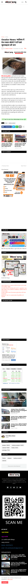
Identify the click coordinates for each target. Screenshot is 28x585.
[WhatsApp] (16, 127)
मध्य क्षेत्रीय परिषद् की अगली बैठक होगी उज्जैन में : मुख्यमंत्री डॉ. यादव (14, 288)
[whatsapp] (11, 487)
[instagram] (17, 487)
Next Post (23, 165)
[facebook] (7, 487)
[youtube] (20, 487)
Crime (6, 36)
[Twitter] (13, 127)
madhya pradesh (12, 123)
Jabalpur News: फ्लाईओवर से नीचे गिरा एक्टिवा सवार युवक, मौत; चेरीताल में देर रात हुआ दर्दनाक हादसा (18, 418)
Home (2, 36)
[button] (2, 2)
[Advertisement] (14, 20)
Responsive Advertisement (14, 466)
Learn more (10, 579)
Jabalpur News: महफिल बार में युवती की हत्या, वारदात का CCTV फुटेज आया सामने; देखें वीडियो (19, 425)
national (5, 447)
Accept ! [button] (5, 582)
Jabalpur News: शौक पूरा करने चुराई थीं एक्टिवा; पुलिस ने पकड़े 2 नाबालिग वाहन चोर (6, 145)
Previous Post (5, 165)
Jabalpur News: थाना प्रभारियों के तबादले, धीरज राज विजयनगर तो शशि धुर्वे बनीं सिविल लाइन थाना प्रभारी (19, 410)
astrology (6, 450)
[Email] (20, 127)
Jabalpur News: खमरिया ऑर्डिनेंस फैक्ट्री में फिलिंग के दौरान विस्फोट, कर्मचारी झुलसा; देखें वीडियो (18, 556)
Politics (15, 447)
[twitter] (14, 487)
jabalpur (6, 445)
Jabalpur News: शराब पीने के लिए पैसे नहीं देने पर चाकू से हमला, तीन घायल (20, 145)
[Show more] (23, 127)
